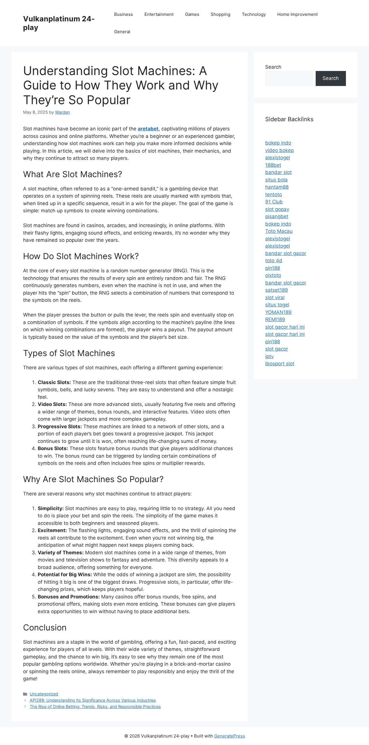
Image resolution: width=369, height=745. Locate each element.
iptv (269, 356)
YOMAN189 (278, 312)
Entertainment (159, 14)
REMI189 (275, 319)
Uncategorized (44, 693)
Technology (254, 14)
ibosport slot (279, 363)
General (122, 31)
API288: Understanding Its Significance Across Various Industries (93, 700)
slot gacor (276, 349)
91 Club (274, 202)
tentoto (273, 194)
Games (192, 14)
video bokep (279, 150)
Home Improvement (297, 14)
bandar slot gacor (285, 253)
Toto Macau (279, 231)
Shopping (220, 14)
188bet (273, 165)
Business (123, 14)
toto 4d (273, 260)
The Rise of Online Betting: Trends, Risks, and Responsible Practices (95, 706)
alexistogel (277, 157)
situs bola (276, 180)
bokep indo (278, 143)
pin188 (272, 268)
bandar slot (278, 172)
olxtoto (273, 275)
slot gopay (277, 209)
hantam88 (277, 187)
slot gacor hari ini (285, 327)
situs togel (277, 305)
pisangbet (276, 216)
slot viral (275, 297)
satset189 (276, 290)
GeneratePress (229, 736)
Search (273, 67)
